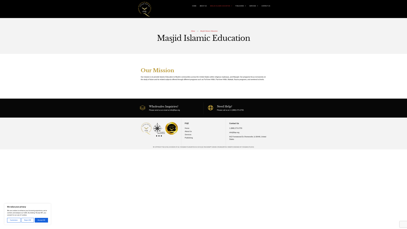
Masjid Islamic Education (220, 6)
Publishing (240, 6)
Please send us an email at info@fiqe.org (164, 110)
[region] (27, 214)
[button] (156, 135)
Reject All (27, 220)
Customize (14, 220)
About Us (203, 6)
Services (252, 6)
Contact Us (265, 6)
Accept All (41, 220)
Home (194, 6)
